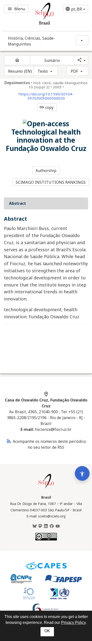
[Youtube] (58, 526)
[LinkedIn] (46, 526)
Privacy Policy (73, 622)
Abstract (17, 203)
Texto (43, 71)
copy (46, 107)
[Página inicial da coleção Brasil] (46, 487)
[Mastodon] (40, 526)
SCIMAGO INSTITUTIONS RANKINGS (51, 182)
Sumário (52, 60)
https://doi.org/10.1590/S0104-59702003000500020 (46, 96)
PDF (74, 71)
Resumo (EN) (20, 71)
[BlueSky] (35, 526)
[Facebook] (52, 526)
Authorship (46, 170)
